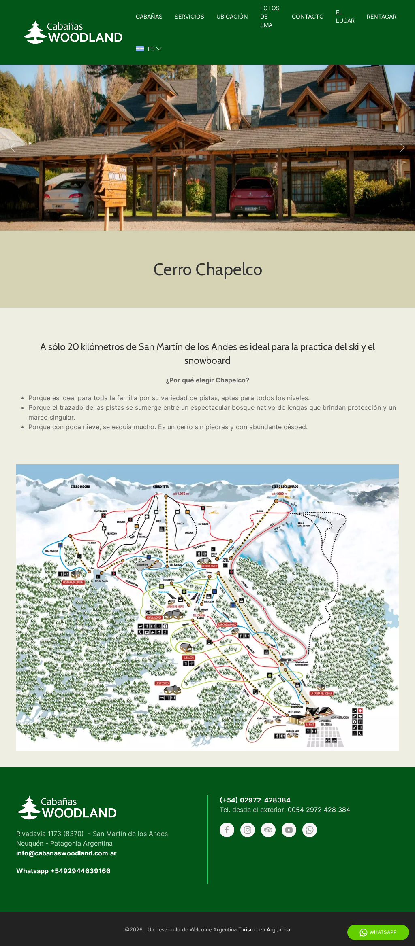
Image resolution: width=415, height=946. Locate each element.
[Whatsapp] (309, 830)
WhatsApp (383, 932)
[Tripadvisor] (268, 830)
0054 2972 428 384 (319, 810)
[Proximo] (402, 148)
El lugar (345, 16)
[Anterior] (13, 148)
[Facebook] (227, 830)
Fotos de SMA (270, 16)
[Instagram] (247, 830)
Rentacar (381, 16)
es (151, 48)
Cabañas (149, 16)
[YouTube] (289, 830)
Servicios (189, 16)
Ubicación (232, 16)
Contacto (308, 16)
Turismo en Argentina (264, 930)
